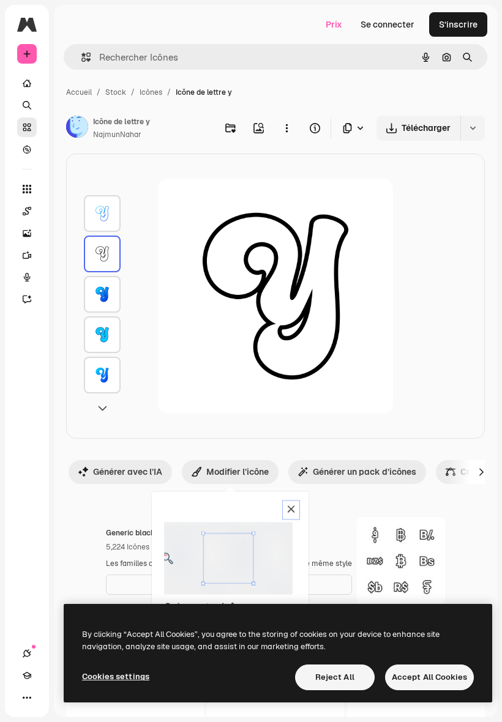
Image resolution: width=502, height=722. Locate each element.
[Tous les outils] (27, 189)
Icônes (151, 92)
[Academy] (27, 675)
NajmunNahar (117, 135)
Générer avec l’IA (127, 471)
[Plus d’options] (286, 128)
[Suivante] (481, 471)
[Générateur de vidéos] (27, 255)
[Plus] (27, 697)
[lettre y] (102, 213)
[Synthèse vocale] (27, 277)
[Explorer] (27, 149)
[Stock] (27, 127)
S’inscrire (458, 24)
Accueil (79, 92)
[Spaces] (27, 211)
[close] (291, 510)
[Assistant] (27, 299)
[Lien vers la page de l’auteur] (77, 128)
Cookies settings (115, 676)
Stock (115, 92)
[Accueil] (27, 83)
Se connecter (387, 24)
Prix (334, 24)
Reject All (334, 677)
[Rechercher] (27, 105)
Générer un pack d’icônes (364, 471)
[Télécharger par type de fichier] (354, 128)
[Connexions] (27, 653)
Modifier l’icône (237, 471)
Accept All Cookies (429, 677)
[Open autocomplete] (81, 57)
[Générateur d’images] (27, 233)
